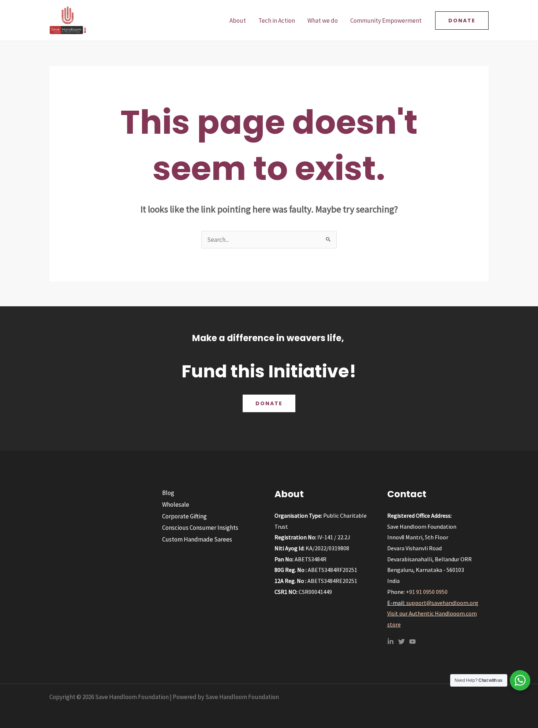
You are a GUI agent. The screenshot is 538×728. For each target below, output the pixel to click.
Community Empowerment (386, 20)
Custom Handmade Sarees (197, 539)
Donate (269, 403)
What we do (322, 20)
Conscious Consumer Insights (200, 528)
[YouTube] (412, 641)
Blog (168, 493)
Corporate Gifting (184, 516)
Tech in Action (276, 20)
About (237, 20)
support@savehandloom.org (442, 602)
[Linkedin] (390, 641)
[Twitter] (401, 641)
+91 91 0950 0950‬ (427, 591)
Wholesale (175, 504)
